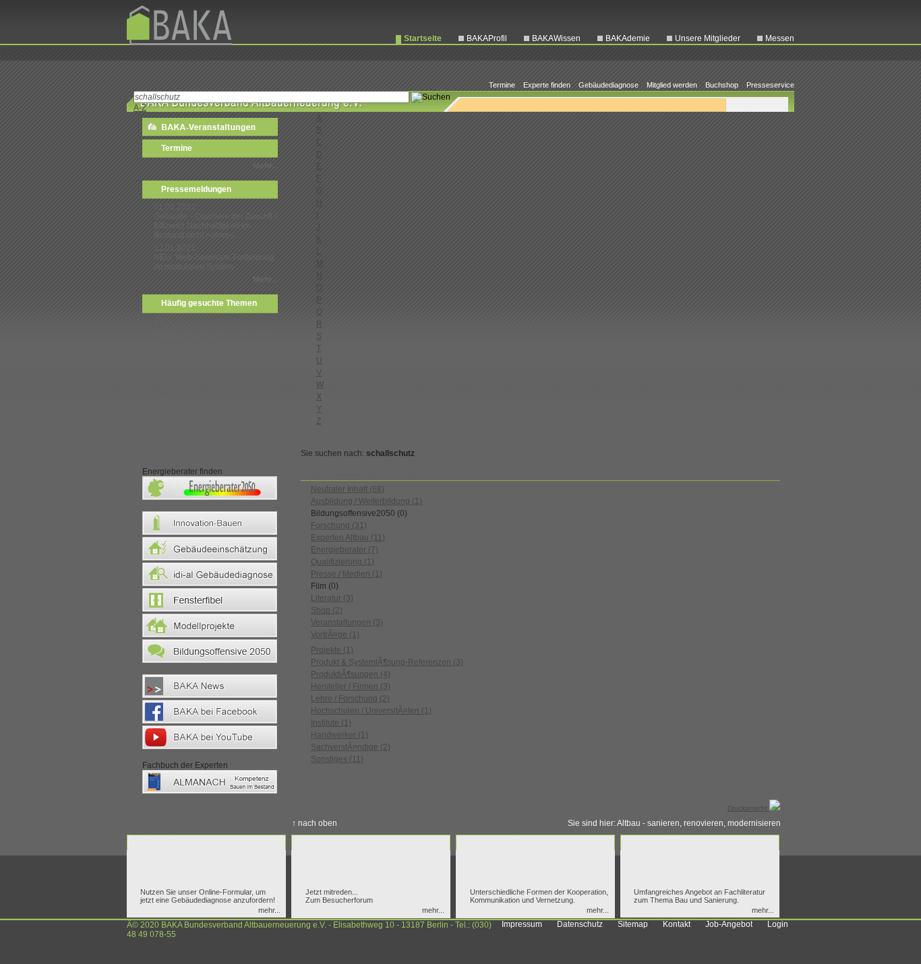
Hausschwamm (182, 446)
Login (777, 924)
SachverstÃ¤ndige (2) (350, 747)
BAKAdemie (627, 38)
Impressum (522, 924)
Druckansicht (748, 808)
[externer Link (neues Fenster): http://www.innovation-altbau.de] (209, 534)
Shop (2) (327, 610)
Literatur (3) (332, 598)
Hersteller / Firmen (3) (350, 686)
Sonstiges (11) (337, 759)
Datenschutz (580, 924)
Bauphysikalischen (188, 433)
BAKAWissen (556, 38)
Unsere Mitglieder (707, 38)
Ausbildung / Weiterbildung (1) (366, 501)
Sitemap (633, 924)
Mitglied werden (672, 85)
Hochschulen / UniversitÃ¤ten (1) (371, 710)
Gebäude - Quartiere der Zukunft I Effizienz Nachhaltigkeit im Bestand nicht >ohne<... (215, 226)
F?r (160, 321)
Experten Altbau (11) (348, 537)
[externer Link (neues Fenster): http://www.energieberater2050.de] (209, 499)
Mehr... (265, 165)
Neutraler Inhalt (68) (347, 489)
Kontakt (676, 924)
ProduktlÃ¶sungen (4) (350, 674)
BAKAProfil (487, 38)
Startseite (423, 38)
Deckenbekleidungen (193, 420)
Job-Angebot (728, 924)
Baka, (164, 356)
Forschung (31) (339, 525)
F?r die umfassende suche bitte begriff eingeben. (211, 338)
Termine (502, 85)
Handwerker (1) (339, 735)
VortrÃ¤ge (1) (335, 634)
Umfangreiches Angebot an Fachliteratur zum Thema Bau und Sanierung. (699, 896)
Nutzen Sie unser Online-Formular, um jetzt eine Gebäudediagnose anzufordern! (207, 896)
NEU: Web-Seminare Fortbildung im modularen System (214, 262)
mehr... (269, 910)
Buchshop (721, 85)
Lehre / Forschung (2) (350, 698)
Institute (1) (331, 723)
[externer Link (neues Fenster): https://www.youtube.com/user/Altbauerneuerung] (209, 748)
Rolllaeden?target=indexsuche (210, 407)
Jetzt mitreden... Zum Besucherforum (339, 896)
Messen (779, 38)
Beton (164, 369)
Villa (162, 394)
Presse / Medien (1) (346, 574)
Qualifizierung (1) (342, 562)
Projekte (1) (332, 650)
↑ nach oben (314, 823)
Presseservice (770, 85)
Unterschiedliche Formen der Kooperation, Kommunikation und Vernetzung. (539, 896)
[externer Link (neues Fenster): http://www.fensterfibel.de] (209, 611)
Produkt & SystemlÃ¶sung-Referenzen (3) (387, 662)
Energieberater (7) (344, 549)
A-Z (139, 108)
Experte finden (546, 85)
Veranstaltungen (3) (347, 622)
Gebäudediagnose (608, 85)
